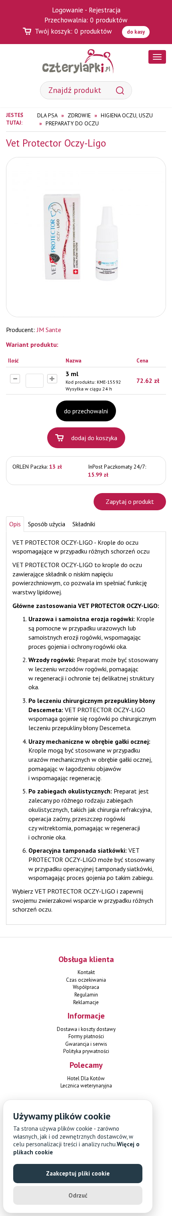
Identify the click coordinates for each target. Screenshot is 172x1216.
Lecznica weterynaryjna (86, 1085)
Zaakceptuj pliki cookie (78, 1173)
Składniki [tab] (83, 524)
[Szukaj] (120, 90)
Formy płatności (86, 1036)
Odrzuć (78, 1195)
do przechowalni (86, 411)
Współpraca (86, 987)
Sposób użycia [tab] (46, 524)
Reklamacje (86, 1002)
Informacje (86, 1016)
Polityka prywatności (86, 1051)
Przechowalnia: (86, 20)
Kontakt (86, 972)
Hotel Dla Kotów (86, 1078)
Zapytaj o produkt (130, 501)
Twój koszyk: (73, 31)
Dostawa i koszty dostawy (86, 1029)
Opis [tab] (15, 524)
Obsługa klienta (86, 959)
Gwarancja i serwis (86, 1044)
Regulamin (86, 994)
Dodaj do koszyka (94, 438)
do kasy (136, 31)
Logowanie (67, 10)
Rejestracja (104, 10)
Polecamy (86, 1065)
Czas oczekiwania (86, 979)
